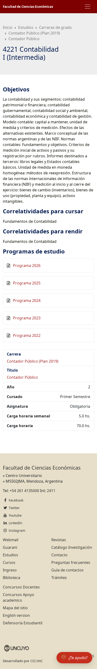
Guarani (10, 547)
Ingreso (10, 570)
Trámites (59, 577)
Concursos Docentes (21, 587)
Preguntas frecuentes (70, 562)
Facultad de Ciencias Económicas (28, 6)
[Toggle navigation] (87, 6)
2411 (51, 490)
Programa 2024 (26, 300)
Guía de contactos (67, 570)
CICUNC (36, 661)
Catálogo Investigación (71, 547)
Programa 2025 (26, 283)
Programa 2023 (26, 318)
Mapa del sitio (15, 607)
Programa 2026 (26, 265)
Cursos (9, 562)
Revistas (58, 539)
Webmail (10, 539)
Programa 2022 (26, 335)
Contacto (59, 555)
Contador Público (24, 38)
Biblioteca (11, 577)
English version (16, 615)
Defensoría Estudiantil (22, 623)
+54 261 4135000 (24, 490)
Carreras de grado (55, 27)
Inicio (7, 27)
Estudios (25, 27)
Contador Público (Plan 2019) (34, 33)
